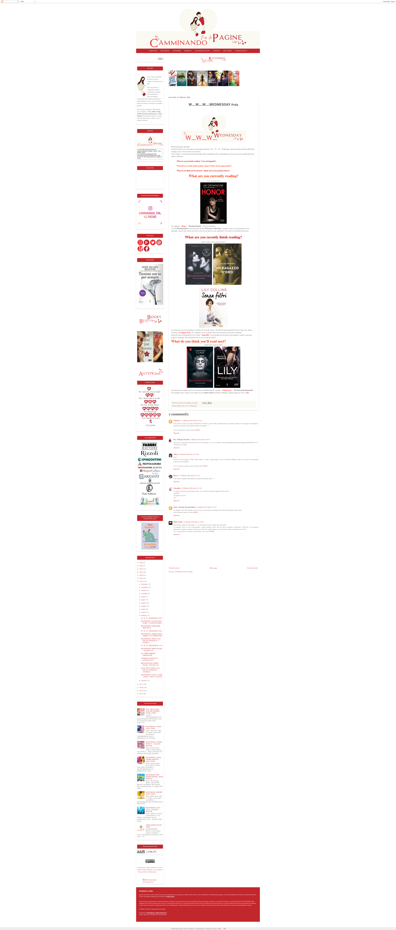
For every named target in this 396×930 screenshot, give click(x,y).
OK (224, 929)
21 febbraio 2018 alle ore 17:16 (191, 488)
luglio (143, 600)
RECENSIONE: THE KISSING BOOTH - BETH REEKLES (154, 776)
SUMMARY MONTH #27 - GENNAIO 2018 (150, 659)
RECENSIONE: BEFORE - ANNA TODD (154, 793)
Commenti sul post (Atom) (184, 572)
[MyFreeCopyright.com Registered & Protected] (150, 881)
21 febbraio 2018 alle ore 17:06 (188, 454)
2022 (141, 569)
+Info (219, 929)
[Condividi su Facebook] (209, 403)
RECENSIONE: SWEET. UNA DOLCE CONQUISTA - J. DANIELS (151, 640)
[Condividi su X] (207, 403)
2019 (141, 578)
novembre (144, 587)
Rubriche (188, 51)
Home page (153, 51)
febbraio (144, 615)
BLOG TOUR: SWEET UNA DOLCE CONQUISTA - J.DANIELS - (150, 670)
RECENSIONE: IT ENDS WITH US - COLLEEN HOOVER (154, 744)
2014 (141, 694)
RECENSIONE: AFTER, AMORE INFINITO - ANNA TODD (153, 759)
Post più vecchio (252, 568)
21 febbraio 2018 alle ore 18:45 (193, 522)
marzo (143, 612)
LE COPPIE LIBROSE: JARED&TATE (148, 654)
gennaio (144, 680)
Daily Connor (178, 522)
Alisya (176, 454)
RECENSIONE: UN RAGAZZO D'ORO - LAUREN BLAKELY (151, 622)
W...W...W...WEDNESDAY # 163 (152, 645)
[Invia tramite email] (203, 403)
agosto (143, 597)
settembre (144, 593)
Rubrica (180, 406)
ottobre (143, 590)
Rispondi (176, 433)
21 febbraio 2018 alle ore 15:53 (192, 420)
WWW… (196, 512)
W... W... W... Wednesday (190, 406)
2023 (141, 566)
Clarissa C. (177, 420)
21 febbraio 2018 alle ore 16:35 (200, 439)
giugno (143, 603)
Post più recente (174, 568)
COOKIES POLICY (241, 51)
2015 (141, 690)
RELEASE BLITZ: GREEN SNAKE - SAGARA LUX (150, 664)
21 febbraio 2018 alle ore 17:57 (206, 507)
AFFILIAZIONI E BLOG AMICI (154, 826)
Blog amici (227, 51)
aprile (143, 609)
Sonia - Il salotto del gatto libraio (185, 507)
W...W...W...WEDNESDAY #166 (151, 618)
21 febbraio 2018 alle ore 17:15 (190, 475)
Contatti (216, 51)
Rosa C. (176, 475)
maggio (144, 606)
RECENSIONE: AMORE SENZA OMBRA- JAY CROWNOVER (151, 635)
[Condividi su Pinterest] (211, 403)
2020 (141, 575)
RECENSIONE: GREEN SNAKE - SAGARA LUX (151, 649)
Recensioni (165, 51)
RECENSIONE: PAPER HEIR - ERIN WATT (151, 627)
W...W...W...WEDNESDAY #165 (151, 631)
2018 (141, 581)
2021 (141, 572)
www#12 (176, 493)
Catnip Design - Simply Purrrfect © (157, 913)
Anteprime (177, 51)
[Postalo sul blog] (205, 403)
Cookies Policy (170, 896)
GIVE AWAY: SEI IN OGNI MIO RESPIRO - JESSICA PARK (153, 711)
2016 (141, 687)
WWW (197, 430)
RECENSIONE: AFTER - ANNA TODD (154, 727)
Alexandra (177, 488)
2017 (141, 684)
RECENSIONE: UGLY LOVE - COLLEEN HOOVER (153, 809)
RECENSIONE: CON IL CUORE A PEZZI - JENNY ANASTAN (151, 676)
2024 (141, 563)
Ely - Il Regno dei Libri (181, 439)
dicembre (144, 584)
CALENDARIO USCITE (202, 51)
